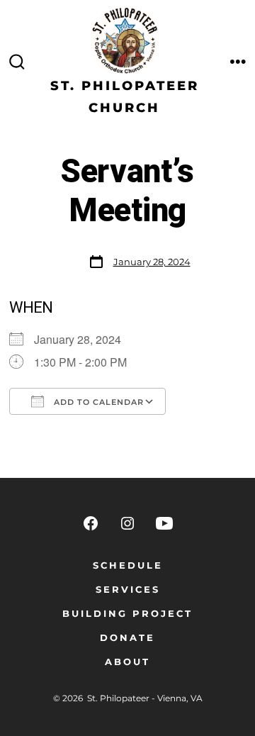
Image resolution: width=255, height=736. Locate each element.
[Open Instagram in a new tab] (127, 523)
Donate (127, 637)
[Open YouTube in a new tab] (164, 523)
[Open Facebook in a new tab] (91, 523)
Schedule (128, 565)
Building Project (127, 613)
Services (128, 589)
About (127, 662)
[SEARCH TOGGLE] (17, 62)
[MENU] (238, 62)
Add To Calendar (97, 402)
